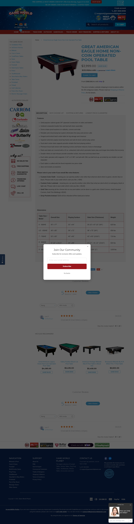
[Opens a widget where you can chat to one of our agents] (120, 512)
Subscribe (67, 266)
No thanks (67, 273)
